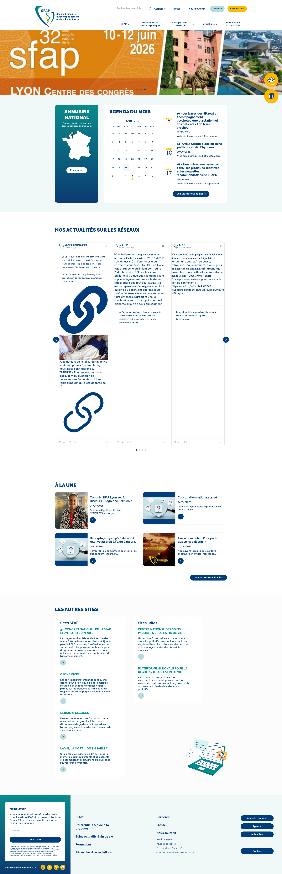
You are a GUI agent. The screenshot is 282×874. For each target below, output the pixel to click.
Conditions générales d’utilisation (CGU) (175, 853)
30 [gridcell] (152, 167)
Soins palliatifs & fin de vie (94, 836)
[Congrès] (271, 80)
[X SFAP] (56, 869)
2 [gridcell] (125, 176)
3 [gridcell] (132, 176)
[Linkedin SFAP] (43, 869)
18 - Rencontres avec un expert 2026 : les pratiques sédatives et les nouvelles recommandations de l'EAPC (199, 170)
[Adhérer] (271, 96)
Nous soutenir (197, 8)
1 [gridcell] (119, 176)
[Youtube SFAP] (62, 869)
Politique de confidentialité (169, 848)
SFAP (79, 817)
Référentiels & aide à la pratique (92, 826)
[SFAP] (57, 26)
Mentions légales (164, 839)
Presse (177, 8)
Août (129, 121)
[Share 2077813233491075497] (107, 442)
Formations (84, 844)
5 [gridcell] (145, 176)
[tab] (137, 89)
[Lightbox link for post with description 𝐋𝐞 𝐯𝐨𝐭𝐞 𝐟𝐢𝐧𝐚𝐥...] (198, 279)
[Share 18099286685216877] (221, 442)
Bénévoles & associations (94, 852)
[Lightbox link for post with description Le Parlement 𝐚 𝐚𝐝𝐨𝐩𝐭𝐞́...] (140, 279)
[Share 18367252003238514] (164, 442)
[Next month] (153, 121)
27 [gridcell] (132, 167)
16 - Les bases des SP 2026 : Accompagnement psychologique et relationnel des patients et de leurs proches (197, 120)
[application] (132, 149)
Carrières (159, 8)
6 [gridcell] (152, 176)
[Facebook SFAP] (49, 869)
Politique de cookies (166, 844)
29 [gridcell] (145, 167)
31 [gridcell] (112, 176)
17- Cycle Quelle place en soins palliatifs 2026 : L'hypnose (199, 145)
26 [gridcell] (126, 167)
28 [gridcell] (139, 167)
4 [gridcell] (139, 176)
